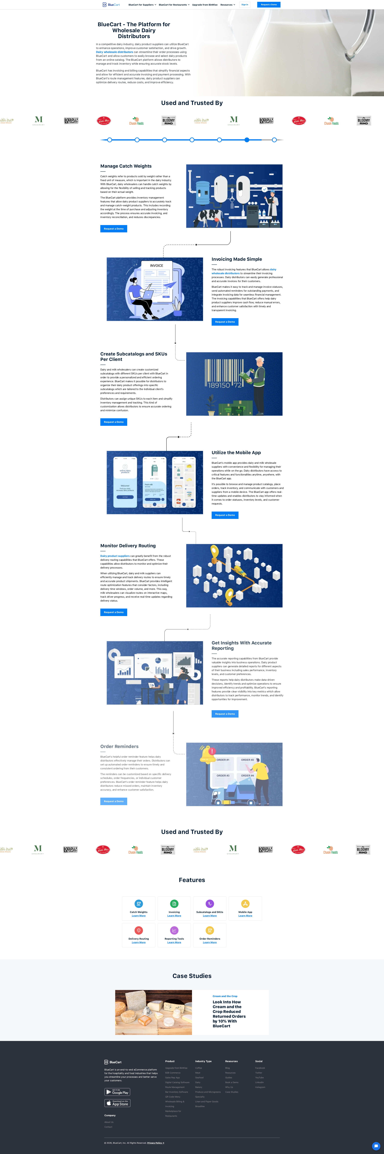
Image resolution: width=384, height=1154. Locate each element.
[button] (142, 4)
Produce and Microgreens (208, 1092)
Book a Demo (231, 1082)
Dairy (197, 1082)
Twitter (258, 1073)
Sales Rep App (172, 1077)
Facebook (260, 1068)
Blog (227, 1068)
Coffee (198, 1068)
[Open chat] (376, 1146)
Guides (228, 1077)
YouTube (259, 1077)
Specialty (200, 1097)
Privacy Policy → (155, 1143)
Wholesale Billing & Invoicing (174, 1104)
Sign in (245, 4)
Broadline (200, 1106)
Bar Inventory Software (176, 1092)
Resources (230, 1073)
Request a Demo (269, 4)
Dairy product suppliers (115, 555)
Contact (108, 1127)
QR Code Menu (172, 1097)
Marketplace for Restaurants (173, 1113)
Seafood (199, 1077)
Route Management (174, 1087)
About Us (108, 1122)
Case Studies (231, 1092)
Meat (197, 1073)
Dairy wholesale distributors (114, 52)
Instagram (260, 1087)
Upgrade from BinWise (205, 4)
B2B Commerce (172, 1073)
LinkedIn (259, 1082)
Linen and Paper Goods (206, 1101)
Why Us (229, 1087)
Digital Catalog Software (177, 1082)
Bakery (198, 1087)
